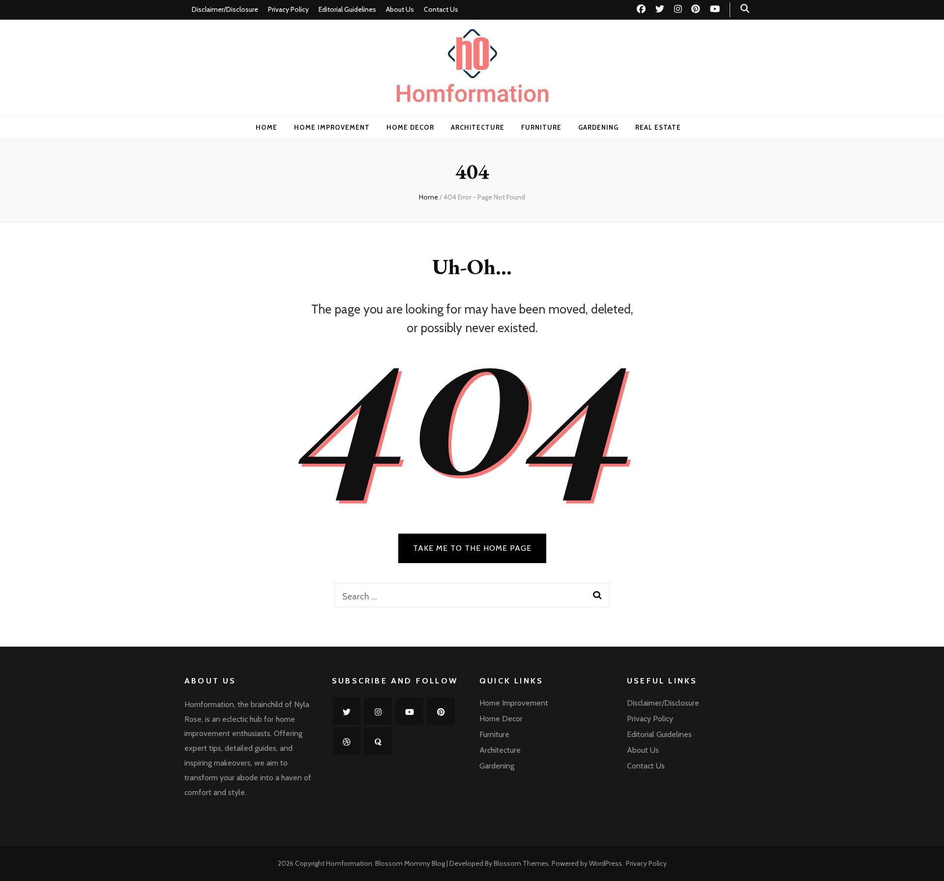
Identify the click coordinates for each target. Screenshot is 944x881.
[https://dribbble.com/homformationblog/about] (346, 741)
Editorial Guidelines (347, 9)
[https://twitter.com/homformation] (346, 711)
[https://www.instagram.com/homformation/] (378, 711)
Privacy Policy (288, 9)
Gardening (598, 127)
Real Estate (658, 127)
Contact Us (441, 9)
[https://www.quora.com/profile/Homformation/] (378, 741)
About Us (400, 9)
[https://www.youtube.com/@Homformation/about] (409, 711)
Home (266, 127)
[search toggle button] (744, 8)
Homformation (349, 863)
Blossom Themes (521, 863)
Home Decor (410, 127)
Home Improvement (332, 127)
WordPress (605, 863)
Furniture (541, 127)
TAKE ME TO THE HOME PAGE (472, 548)
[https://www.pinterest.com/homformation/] (441, 711)
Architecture (478, 127)
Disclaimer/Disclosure (225, 9)
